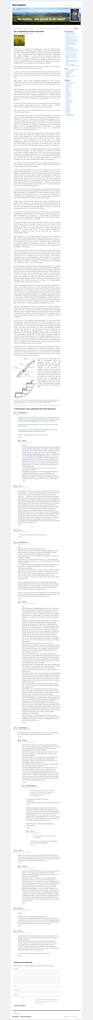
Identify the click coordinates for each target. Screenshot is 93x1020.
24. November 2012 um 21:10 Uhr (28, 741)
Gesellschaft (68, 97)
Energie (30, 400)
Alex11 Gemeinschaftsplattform (71, 69)
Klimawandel (39, 400)
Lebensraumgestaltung (42, 401)
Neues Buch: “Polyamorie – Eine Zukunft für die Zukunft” (48, 28)
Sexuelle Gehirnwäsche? (70, 48)
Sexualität (67, 110)
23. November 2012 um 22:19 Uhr (24, 729)
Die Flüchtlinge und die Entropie (71, 42)
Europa (67, 89)
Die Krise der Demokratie (70, 64)
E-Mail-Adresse (17, 990)
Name (15, 985)
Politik (67, 106)
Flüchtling (67, 91)
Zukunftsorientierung (23, 402)
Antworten (20, 437)
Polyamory (68, 107)
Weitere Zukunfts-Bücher (35, 23)
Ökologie (67, 103)
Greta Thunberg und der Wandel (71, 39)
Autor (61, 23)
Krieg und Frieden (69, 101)
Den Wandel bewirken (69, 32)
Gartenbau (35, 400)
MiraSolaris (68, 74)
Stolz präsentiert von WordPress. (72, 1016)
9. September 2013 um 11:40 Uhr (24, 544)
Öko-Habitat (50, 401)
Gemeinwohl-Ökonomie (70, 70)
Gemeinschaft (68, 94)
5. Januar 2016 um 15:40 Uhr (23, 531)
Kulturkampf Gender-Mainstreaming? (72, 60)
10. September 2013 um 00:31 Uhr (29, 603)
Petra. (19, 486)
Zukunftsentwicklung (18, 401)
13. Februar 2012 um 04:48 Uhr (24, 932)
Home (15, 23)
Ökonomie (67, 105)
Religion (67, 109)
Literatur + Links (55, 23)
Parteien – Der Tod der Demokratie (72, 49)
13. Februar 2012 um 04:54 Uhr (24, 910)
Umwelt (50, 400)
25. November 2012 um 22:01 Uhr (32, 787)
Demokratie (68, 86)
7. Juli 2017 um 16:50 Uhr (23, 487)
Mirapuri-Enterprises (69, 72)
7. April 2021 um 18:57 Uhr (27, 442)
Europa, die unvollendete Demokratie (72, 40)
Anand (32, 33)
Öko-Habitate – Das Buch (23, 23)
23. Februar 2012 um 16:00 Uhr (28, 867)
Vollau (67, 77)
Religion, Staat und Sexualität (71, 55)
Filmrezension (68, 90)
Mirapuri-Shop (68, 73)
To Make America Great (70, 47)
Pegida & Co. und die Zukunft (71, 56)
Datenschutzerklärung (17, 1014)
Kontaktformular (67, 23)
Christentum (68, 85)
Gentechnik (68, 95)
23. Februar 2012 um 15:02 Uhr (24, 852)
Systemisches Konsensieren (70, 76)
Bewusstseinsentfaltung (70, 82)
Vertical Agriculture (56, 400)
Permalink (48, 402)
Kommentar (16, 968)
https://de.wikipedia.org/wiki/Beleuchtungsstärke (33, 454)
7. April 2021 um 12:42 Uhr (23, 414)
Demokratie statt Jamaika (70, 43)
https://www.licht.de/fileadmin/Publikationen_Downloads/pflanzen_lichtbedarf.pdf (37, 421)
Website (15, 994)
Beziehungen (68, 84)
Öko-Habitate (19, 4)
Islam (67, 98)
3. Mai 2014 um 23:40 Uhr (35, 832)
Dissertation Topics (46, 23)
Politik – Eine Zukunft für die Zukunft (72, 65)
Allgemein (27, 400)
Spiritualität (68, 111)
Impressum (15, 1012)
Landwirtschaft (46, 400)
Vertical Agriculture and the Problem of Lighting (23, 28)
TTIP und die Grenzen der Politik (71, 53)
